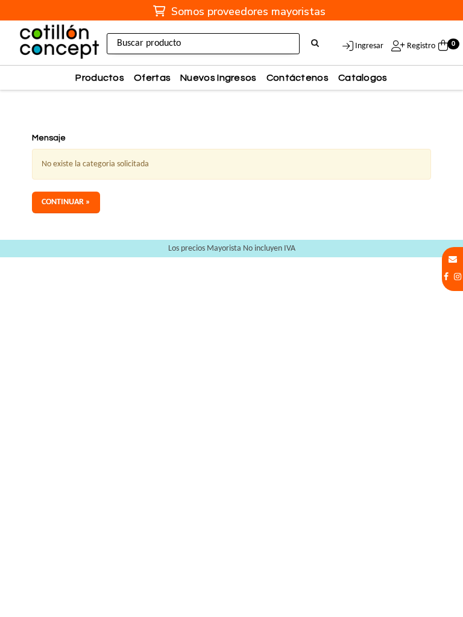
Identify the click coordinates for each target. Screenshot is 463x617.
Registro (420, 46)
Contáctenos (297, 78)
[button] (453, 260)
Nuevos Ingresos (218, 78)
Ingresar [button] (369, 46)
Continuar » (66, 202)
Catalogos (363, 78)
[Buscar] (315, 44)
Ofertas (152, 78)
